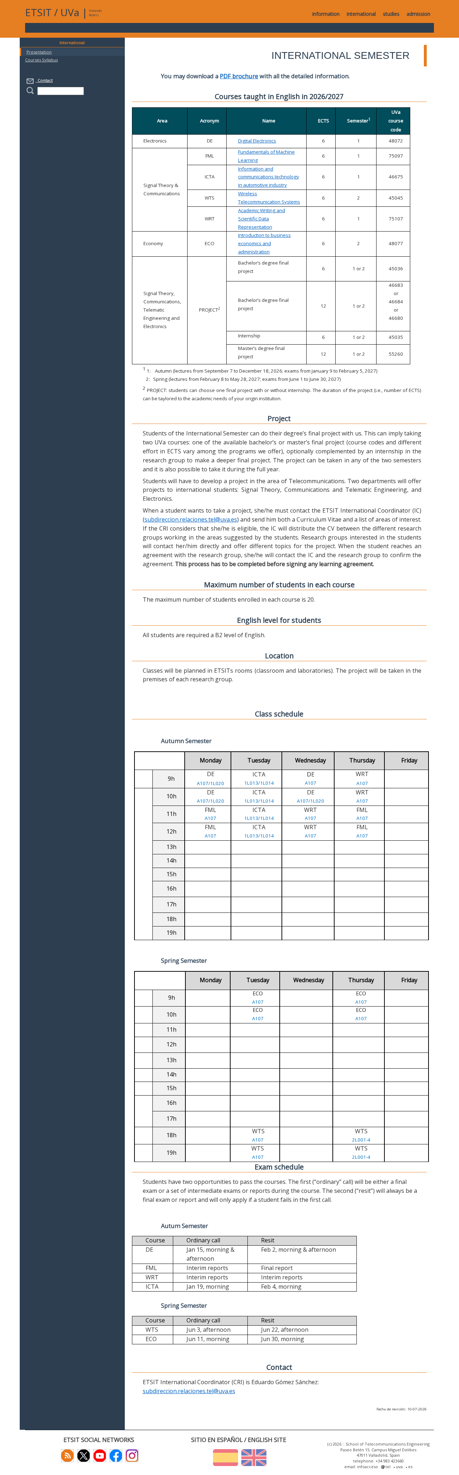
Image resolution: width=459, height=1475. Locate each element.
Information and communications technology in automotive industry (268, 176)
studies (391, 13)
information (326, 13)
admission (418, 13)
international (361, 13)
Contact (44, 80)
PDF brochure (239, 76)
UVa (69, 12)
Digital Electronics (257, 140)
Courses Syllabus (41, 59)
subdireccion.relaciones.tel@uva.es (191, 519)
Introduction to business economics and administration (264, 243)
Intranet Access (95, 13)
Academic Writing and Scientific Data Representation (261, 218)
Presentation (39, 52)
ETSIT (38, 12)
